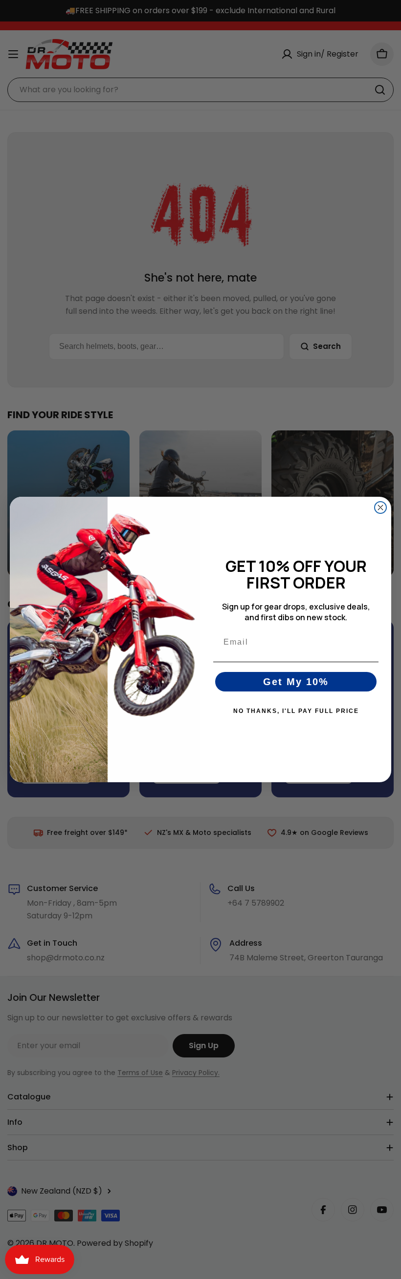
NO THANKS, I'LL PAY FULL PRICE (296, 711)
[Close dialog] (380, 507)
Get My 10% (296, 681)
